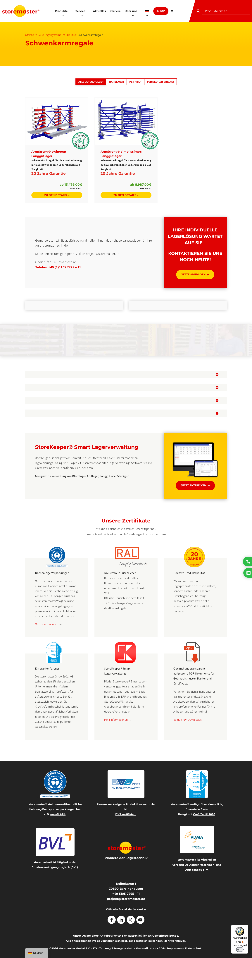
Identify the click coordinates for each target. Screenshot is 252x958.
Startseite (31, 35)
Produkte (61, 11)
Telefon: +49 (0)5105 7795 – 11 (58, 267)
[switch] (240, 949)
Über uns (131, 11)
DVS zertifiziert (125, 814)
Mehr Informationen (46, 624)
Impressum (175, 948)
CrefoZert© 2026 (204, 814)
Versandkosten (146, 948)
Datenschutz (194, 948)
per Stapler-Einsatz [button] (160, 81)
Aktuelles (99, 11)
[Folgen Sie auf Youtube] (140, 920)
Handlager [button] (116, 81)
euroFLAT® (57, 814)
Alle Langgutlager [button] (90, 81)
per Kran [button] (135, 81)
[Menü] (246, 927)
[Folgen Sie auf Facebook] (112, 920)
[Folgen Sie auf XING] (131, 920)
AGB (162, 948)
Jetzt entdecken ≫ (195, 485)
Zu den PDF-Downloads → (189, 719)
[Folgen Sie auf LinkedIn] (121, 920)
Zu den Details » (56, 195)
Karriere (115, 11)
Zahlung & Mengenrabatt (116, 948)
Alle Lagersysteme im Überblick (58, 35)
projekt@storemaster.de (126, 899)
